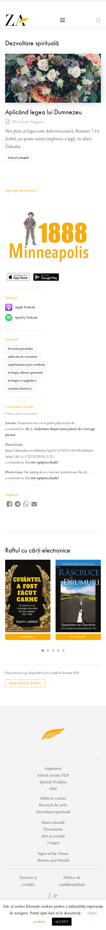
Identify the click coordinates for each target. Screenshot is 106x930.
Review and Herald (53, 860)
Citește (28, 636)
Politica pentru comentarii (21, 413)
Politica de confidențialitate (71, 881)
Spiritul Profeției (53, 782)
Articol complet (18, 157)
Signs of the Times (53, 853)
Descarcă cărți (25, 683)
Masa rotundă (53, 822)
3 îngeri (53, 842)
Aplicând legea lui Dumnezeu (43, 112)
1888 (53, 788)
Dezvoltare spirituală (32, 43)
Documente (53, 829)
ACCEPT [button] (61, 921)
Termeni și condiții (28, 881)
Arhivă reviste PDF (53, 775)
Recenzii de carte (53, 805)
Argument (53, 768)
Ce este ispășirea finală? (42, 462)
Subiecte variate (53, 798)
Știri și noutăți (53, 836)
